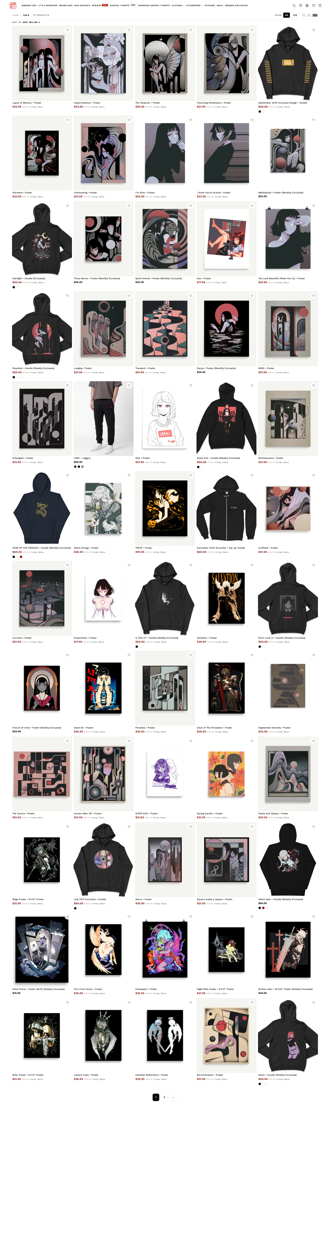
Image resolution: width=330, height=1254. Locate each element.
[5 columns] (315, 15)
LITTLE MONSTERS (47, 5)
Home (15, 15)
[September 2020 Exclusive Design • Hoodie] (288, 63)
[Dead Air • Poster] (103, 688)
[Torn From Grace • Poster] (103, 949)
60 (286, 15)
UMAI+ (220, 5)
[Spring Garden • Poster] (226, 773)
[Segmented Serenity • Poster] (288, 688)
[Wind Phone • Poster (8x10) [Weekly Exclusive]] (42, 949)
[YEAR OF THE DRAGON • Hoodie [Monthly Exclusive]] (42, 508)
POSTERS (99, 5)
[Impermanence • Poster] (103, 63)
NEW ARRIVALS (82, 5)
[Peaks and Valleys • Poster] (288, 773)
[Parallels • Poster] (165, 688)
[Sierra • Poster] (165, 859)
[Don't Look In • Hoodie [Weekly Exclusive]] (288, 598)
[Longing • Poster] (103, 328)
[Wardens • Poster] (42, 153)
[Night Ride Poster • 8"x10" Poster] (226, 949)
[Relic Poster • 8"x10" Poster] (42, 1035)
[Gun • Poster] (226, 238)
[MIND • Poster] (288, 328)
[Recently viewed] (300, 5)
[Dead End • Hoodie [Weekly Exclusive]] (226, 418)
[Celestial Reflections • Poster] (165, 1035)
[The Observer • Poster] (165, 63)
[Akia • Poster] (165, 418)
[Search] (294, 5)
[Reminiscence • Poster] (288, 418)
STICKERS (210, 5)
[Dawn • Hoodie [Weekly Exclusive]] (288, 1035)
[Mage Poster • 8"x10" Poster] (42, 859)
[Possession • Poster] (165, 949)
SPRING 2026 (66, 5)
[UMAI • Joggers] (103, 418)
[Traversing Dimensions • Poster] (226, 63)
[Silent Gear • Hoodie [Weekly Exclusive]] (288, 859)
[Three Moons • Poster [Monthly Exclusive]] (103, 238)
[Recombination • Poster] (226, 1035)
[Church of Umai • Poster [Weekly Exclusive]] (42, 688)
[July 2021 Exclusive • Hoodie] (103, 859)
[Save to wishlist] (67, 30)
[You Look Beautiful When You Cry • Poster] (288, 238)
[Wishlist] (313, 5)
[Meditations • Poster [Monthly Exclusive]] (288, 153)
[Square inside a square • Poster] (226, 859)
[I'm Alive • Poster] (165, 153)
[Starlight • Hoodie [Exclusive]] (42, 238)
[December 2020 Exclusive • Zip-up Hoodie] (226, 508)
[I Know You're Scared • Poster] (226, 153)
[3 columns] (303, 15)
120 (295, 15)
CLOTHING (177, 5)
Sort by (17, 22)
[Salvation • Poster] (226, 598)
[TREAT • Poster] (165, 508)
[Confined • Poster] (288, 508)
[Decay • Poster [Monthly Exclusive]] (226, 328)
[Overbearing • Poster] (103, 153)
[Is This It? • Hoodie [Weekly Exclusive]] (165, 598)
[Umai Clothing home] (13, 5)
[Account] (307, 5)
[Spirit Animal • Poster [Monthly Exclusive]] (165, 238)
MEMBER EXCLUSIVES (236, 5)
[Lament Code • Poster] (103, 1035)
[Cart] (320, 5)
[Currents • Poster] (42, 598)
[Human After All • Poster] (103, 773)
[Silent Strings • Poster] (103, 508)
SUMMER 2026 (29, 5)
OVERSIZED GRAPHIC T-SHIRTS (154, 5)
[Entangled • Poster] (42, 418)
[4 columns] (309, 15)
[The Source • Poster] (42, 773)
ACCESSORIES (193, 5)
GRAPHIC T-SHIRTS (122, 5)
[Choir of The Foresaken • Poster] (226, 688)
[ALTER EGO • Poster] (165, 773)
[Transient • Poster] (165, 328)
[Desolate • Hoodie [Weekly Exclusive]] (42, 328)
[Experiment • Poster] (103, 598)
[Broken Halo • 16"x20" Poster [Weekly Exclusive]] (288, 949)
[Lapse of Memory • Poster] (42, 63)
